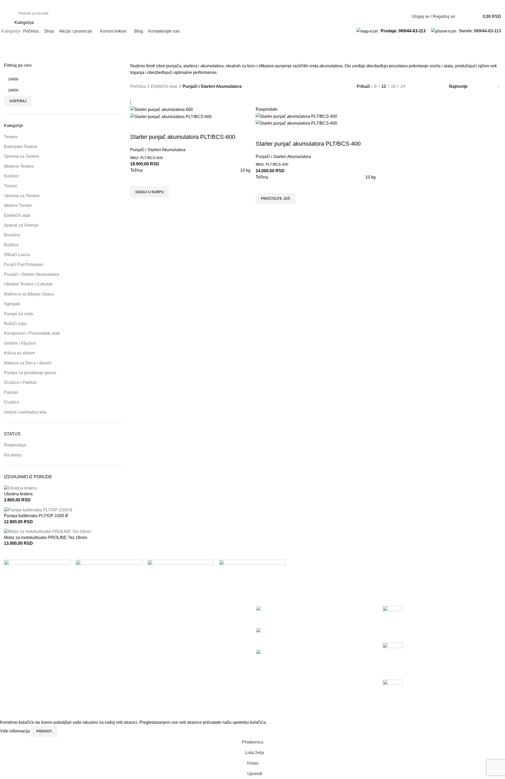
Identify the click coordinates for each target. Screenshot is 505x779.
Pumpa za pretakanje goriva (30, 372)
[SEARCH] (389, 16)
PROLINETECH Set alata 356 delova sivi (295, 615)
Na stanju (13, 455)
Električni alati (17, 215)
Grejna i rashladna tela (25, 412)
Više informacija (15, 731)
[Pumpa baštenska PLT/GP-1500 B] (38, 509)
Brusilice (12, 235)
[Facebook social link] (7, 3)
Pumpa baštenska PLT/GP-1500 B (36, 515)
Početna (138, 86)
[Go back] (10, 44)
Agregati (12, 304)
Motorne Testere (19, 166)
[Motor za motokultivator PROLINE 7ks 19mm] (47, 531)
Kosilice (11, 176)
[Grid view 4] (438, 86)
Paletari (11, 392)
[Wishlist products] (462, 16)
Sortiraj (17, 101)
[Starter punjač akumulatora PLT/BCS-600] (161, 109)
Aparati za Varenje (21, 225)
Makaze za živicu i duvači (28, 363)
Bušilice (11, 245)
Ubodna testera (18, 494)
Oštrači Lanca (17, 254)
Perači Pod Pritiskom (23, 264)
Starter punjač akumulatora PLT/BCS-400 (308, 143)
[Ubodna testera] (20, 488)
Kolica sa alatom (19, 353)
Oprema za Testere (21, 156)
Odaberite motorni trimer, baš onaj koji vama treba (429, 661)
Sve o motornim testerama (407, 698)
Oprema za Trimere (22, 196)
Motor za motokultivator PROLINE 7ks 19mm (45, 537)
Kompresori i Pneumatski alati (32, 333)
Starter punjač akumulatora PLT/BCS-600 (182, 137)
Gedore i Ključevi (20, 343)
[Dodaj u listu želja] (136, 179)
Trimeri (10, 186)
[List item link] (63, 668)
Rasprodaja (15, 445)
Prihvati (44, 731)
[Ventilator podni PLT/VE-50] (286, 652)
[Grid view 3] (428, 86)
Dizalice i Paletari (20, 382)
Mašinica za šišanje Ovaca (29, 294)
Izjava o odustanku (147, 648)
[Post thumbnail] (392, 614)
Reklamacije (142, 638)
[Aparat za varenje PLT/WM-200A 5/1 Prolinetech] (296, 630)
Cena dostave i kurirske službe (159, 628)
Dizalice (11, 402)
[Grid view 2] (418, 86)
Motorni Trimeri (18, 205)
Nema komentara (433, 636)
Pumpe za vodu (18, 314)
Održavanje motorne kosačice (410, 624)
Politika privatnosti (147, 609)
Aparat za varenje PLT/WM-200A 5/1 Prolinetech (301, 636)
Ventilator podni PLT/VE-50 (281, 658)
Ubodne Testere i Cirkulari (28, 284)
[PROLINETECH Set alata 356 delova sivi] (273, 609)
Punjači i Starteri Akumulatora (31, 274)
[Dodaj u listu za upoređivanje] (136, 126)
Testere (11, 137)
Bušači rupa (15, 323)
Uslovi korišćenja (146, 619)
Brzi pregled (136, 204)
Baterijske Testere (20, 146)
